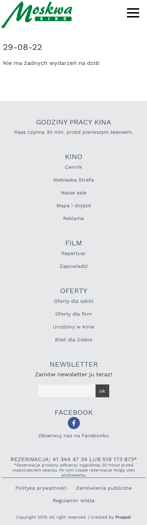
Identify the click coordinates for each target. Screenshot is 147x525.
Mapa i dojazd (73, 205)
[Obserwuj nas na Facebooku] (74, 423)
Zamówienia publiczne (104, 488)
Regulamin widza (74, 500)
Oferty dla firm (73, 314)
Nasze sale (73, 192)
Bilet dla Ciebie (73, 339)
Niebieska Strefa (73, 180)
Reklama (73, 218)
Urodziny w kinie (73, 327)
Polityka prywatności (41, 488)
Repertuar (73, 253)
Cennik (73, 167)
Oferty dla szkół (73, 301)
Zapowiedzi (74, 266)
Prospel (123, 517)
